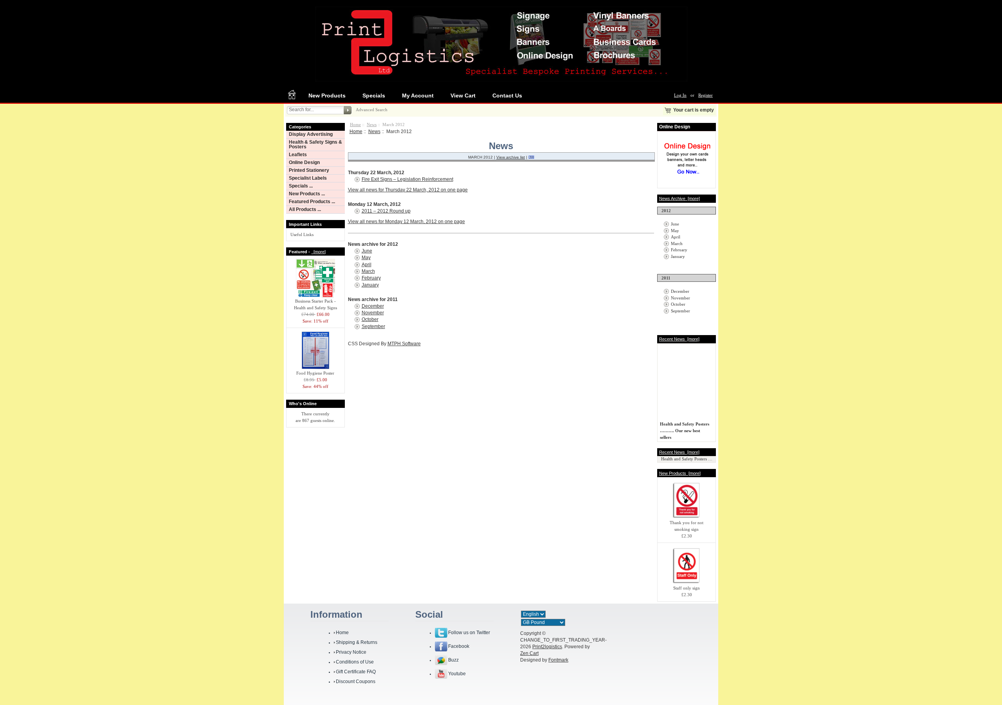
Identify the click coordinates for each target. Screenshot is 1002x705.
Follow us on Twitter (469, 632)
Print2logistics (547, 646)
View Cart (463, 95)
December (373, 306)
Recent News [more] (679, 339)
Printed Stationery (309, 170)
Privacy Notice (351, 652)
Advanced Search (371, 109)
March (368, 271)
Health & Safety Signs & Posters (315, 144)
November (373, 312)
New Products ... (307, 193)
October (370, 319)
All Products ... (305, 209)
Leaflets (298, 154)
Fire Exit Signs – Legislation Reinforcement (407, 179)
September (373, 326)
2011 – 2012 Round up (386, 211)
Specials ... (301, 186)
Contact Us (507, 95)
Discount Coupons (355, 681)
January (370, 285)
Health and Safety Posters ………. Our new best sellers (684, 428)
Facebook (458, 646)
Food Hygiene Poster (315, 373)
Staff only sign (686, 588)
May (366, 257)
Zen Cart (529, 653)
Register (705, 95)
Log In (680, 95)
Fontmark (558, 660)
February (371, 278)
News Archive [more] (679, 198)
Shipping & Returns (356, 642)
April (366, 264)
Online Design (304, 162)
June (367, 251)
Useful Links (302, 234)
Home (355, 124)
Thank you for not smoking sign (686, 526)
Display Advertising (311, 134)
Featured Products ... (312, 201)
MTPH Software (404, 343)
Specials (373, 95)
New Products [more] (680, 473)
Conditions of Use (355, 662)
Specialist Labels (308, 178)
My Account (418, 95)
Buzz (453, 660)
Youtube (457, 673)
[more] (318, 251)
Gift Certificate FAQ (356, 671)
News (372, 124)
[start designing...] (687, 177)
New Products (327, 95)
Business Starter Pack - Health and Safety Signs (315, 304)
